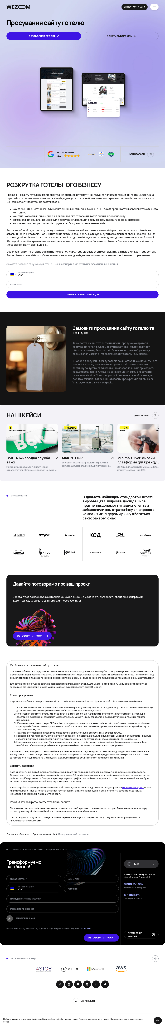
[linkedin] (96, 984)
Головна (11, 834)
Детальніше (85, 928)
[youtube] (78, 984)
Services (24, 834)
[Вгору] (155, 958)
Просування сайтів (44, 834)
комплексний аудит (133, 787)
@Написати (132, 895)
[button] (12, 274)
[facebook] (60, 984)
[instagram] (69, 984)
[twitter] (105, 984)
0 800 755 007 (133, 884)
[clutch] (87, 984)
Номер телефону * (26, 273)
